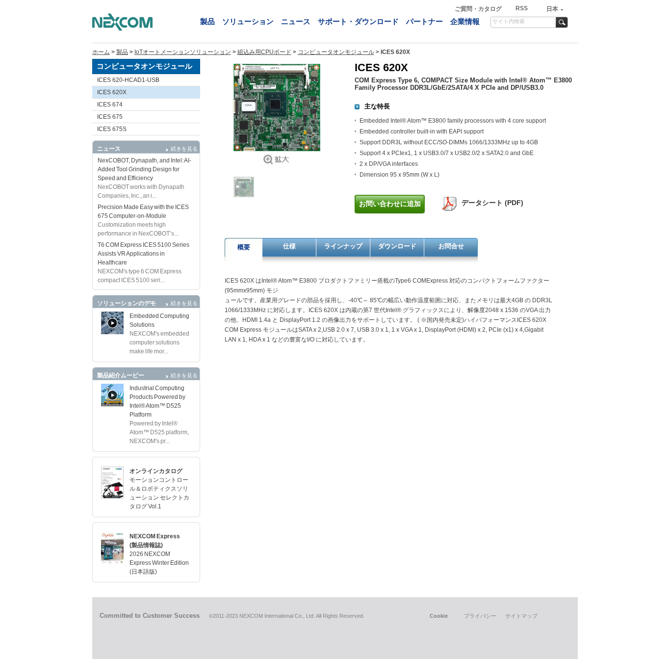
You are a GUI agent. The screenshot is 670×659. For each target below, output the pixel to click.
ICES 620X (112, 92)
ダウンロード (397, 246)
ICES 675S (112, 129)
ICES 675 (110, 116)
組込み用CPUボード (264, 52)
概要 (243, 247)
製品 (207, 21)
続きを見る (184, 149)
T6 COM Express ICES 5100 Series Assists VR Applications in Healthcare (143, 253)
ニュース (295, 21)
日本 (552, 8)
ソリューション (248, 21)
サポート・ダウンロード (358, 21)
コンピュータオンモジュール (336, 52)
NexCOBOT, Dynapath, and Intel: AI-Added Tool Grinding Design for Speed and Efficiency (144, 169)
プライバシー (480, 616)
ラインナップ (343, 246)
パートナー (424, 21)
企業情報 (465, 21)
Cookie (439, 616)
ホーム (101, 52)
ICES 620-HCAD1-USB (128, 80)
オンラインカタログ (155, 471)
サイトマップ (521, 616)
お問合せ (451, 246)
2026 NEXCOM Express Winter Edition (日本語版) (159, 563)
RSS (521, 8)
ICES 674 (110, 104)
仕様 (289, 246)
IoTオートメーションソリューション (182, 52)
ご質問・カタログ (479, 8)
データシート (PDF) (492, 203)
